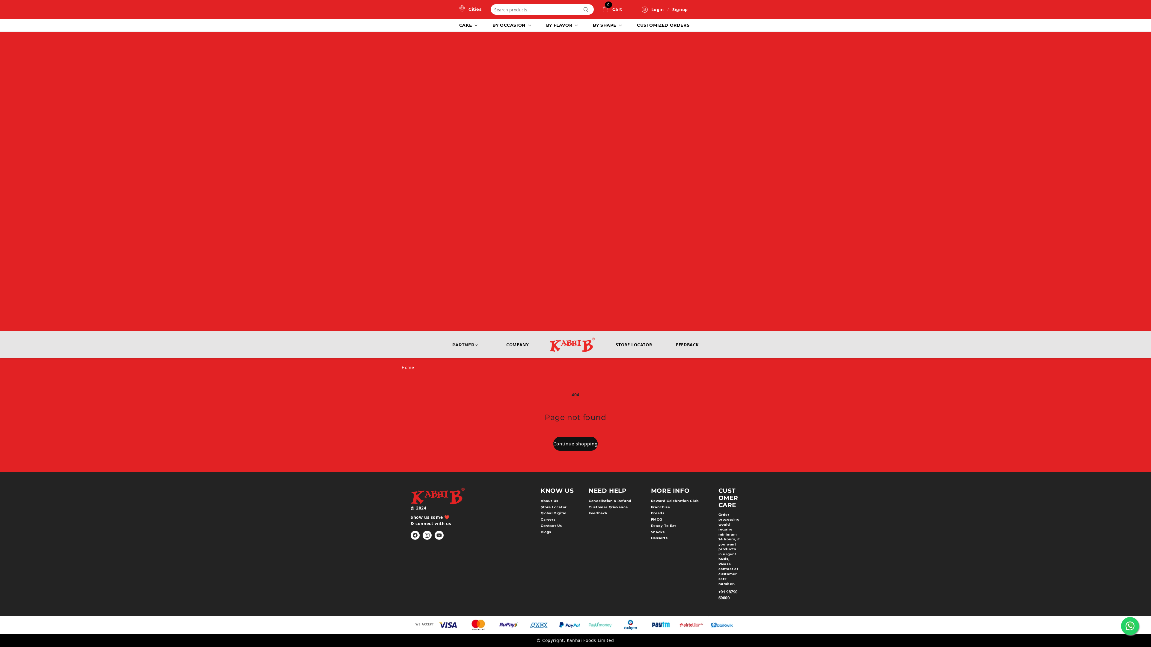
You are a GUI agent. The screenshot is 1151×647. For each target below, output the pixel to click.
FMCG (656, 519)
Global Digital (553, 513)
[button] (468, 25)
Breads (658, 513)
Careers (548, 519)
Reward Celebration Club (675, 501)
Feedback (687, 344)
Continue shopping (575, 444)
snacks (658, 532)
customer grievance (608, 507)
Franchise (660, 507)
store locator (554, 507)
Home (408, 367)
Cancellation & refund (610, 501)
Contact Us (551, 526)
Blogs (546, 532)
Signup (680, 9)
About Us (549, 501)
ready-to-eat (663, 526)
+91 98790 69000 (728, 595)
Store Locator (634, 344)
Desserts (659, 538)
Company (517, 344)
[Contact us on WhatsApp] (1130, 626)
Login (657, 9)
